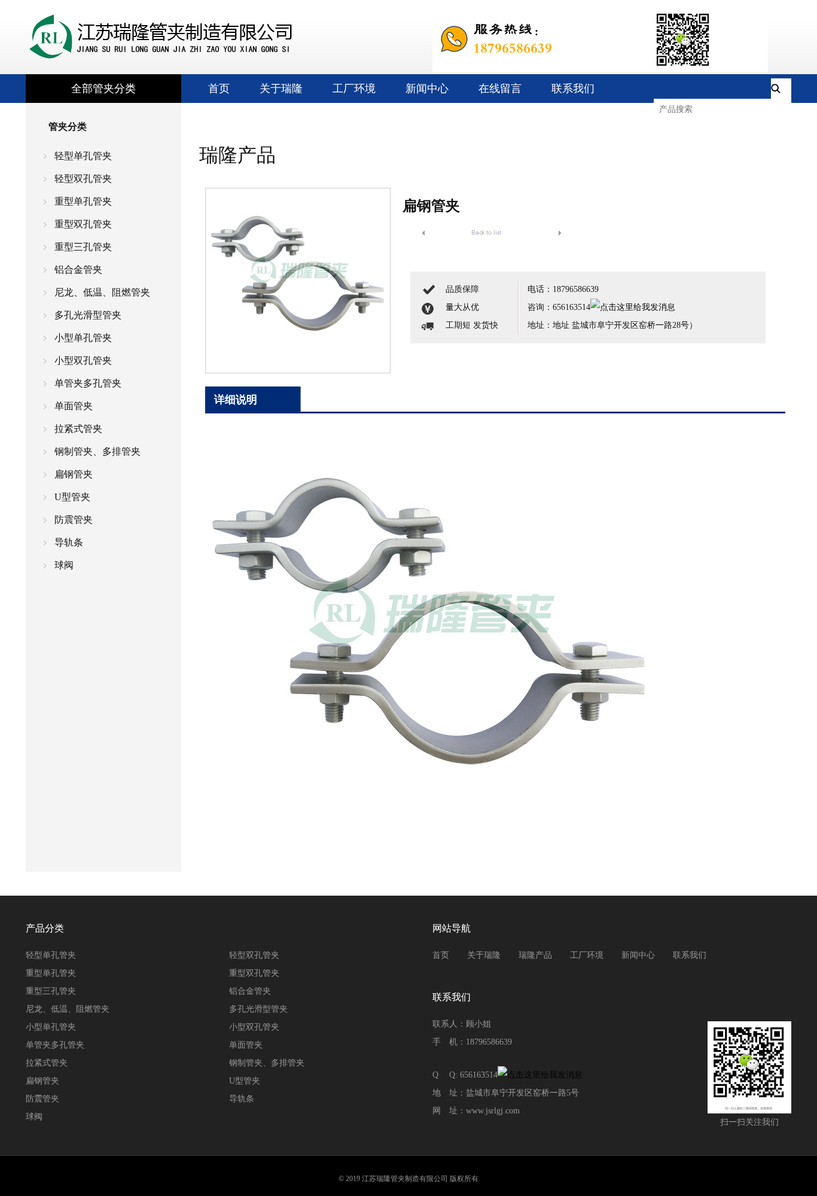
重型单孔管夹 (83, 201)
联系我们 (573, 89)
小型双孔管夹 (83, 360)
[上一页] (423, 233)
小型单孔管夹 (83, 338)
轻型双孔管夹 (83, 179)
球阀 (64, 565)
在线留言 (500, 89)
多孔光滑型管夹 (87, 315)
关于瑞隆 (281, 89)
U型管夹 (72, 497)
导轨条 (68, 542)
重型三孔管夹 (83, 247)
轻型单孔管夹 (83, 156)
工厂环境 (354, 89)
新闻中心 (427, 89)
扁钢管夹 (73, 474)
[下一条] (560, 233)
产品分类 (45, 928)
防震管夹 (73, 520)
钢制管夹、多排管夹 (97, 451)
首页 (219, 89)
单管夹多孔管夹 (87, 383)
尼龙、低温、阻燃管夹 (102, 292)
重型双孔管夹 (83, 224)
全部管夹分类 (103, 89)
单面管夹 (73, 406)
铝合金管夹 (78, 269)
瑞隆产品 (535, 955)
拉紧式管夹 (78, 429)
